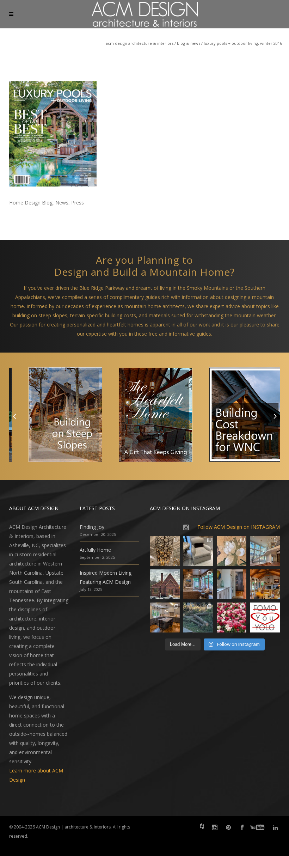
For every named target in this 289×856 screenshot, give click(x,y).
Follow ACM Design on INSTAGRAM (238, 527)
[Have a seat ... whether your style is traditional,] (198, 551)
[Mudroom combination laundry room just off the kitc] (232, 584)
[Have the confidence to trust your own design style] (265, 617)
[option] (54, 416)
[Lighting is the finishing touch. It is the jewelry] (165, 551)
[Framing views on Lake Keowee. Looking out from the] (165, 584)
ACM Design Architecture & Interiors (139, 43)
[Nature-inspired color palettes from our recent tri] (232, 617)
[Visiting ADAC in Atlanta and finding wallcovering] (232, 551)
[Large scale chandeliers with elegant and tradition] (265, 551)
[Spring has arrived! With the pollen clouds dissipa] (198, 584)
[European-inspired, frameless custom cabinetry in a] (165, 617)
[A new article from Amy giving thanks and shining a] (198, 617)
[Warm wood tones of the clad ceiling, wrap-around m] (265, 584)
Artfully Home (95, 549)
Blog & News (188, 43)
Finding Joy (92, 527)
